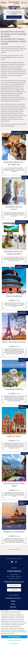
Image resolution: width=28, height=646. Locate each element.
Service (13, 604)
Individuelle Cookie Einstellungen (14, 640)
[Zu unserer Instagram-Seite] (16, 562)
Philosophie (13, 607)
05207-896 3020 (15, 571)
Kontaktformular (14, 585)
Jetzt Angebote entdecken (14, 17)
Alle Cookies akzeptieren (14, 636)
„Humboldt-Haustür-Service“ (13, 598)
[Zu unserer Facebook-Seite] (12, 562)
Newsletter (14, 590)
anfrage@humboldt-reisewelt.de (15, 582)
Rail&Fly (13, 601)
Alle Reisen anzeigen (14, 549)
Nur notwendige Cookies (14, 643)
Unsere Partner (13, 610)
